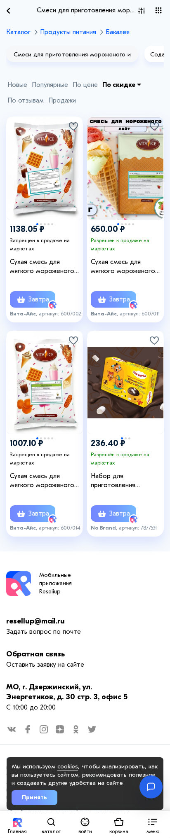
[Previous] (17, 159)
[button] (153, 824)
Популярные (50, 85)
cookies (67, 766)
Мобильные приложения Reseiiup (55, 583)
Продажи (62, 100)
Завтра (37, 299)
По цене (85, 85)
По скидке (119, 85)
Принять (34, 797)
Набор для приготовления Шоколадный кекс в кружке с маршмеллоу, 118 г (125, 481)
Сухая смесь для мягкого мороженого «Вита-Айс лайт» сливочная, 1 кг (42, 481)
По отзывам (25, 100)
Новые (17, 85)
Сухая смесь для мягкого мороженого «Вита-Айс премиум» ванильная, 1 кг (42, 266)
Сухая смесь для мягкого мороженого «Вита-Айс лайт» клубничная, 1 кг (123, 266)
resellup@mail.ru (35, 621)
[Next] (72, 159)
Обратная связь (35, 654)
